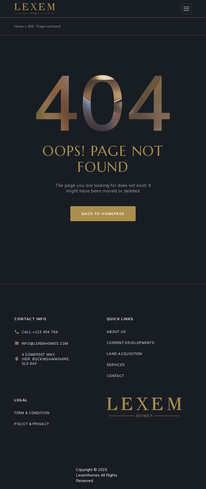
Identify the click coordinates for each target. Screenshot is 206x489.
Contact (115, 376)
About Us (116, 332)
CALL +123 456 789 (40, 332)
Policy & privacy (31, 424)
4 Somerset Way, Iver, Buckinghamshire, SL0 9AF (46, 358)
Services (116, 365)
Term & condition (31, 413)
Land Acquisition (124, 354)
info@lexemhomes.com (45, 343)
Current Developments (130, 343)
